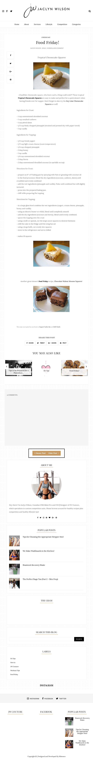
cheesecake (46, 37)
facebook (48, 699)
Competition (62, 24)
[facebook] (8, 11)
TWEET (42, 343)
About (26, 24)
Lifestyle (49, 24)
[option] (19, 369)
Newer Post (41, 453)
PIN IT (64, 343)
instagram (34, 699)
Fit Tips (13, 659)
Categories (76, 24)
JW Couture (14, 666)
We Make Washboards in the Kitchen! (82, 743)
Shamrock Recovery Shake (82, 719)
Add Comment (58, 48)
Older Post (53, 453)
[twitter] (12, 11)
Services (37, 24)
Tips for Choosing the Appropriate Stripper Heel (82, 731)
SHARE (31, 343)
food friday (14, 674)
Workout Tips (15, 670)
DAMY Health (56, 327)
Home (16, 24)
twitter (62, 699)
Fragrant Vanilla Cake (45, 327)
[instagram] (4, 11)
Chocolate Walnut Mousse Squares (68, 281)
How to (12, 663)
